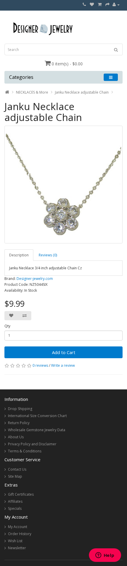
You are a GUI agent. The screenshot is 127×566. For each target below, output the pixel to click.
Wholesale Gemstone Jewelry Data (36, 429)
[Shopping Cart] (100, 4)
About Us (16, 436)
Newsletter (17, 547)
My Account (17, 526)
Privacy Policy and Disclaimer (32, 444)
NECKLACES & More (32, 92)
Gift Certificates (21, 494)
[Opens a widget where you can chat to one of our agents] (105, 555)
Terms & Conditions (24, 451)
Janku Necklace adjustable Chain (82, 92)
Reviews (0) (48, 255)
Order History (19, 533)
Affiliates (15, 501)
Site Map (15, 476)
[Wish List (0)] (92, 4)
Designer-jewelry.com (35, 278)
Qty (7, 325)
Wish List (15, 540)
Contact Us (17, 469)
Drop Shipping (20, 408)
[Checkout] (107, 4)
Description (19, 255)
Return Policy (19, 422)
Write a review (63, 365)
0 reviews (40, 365)
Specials (15, 508)
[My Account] (116, 4)
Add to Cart (63, 352)
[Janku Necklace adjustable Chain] (63, 184)
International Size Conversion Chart (37, 415)
